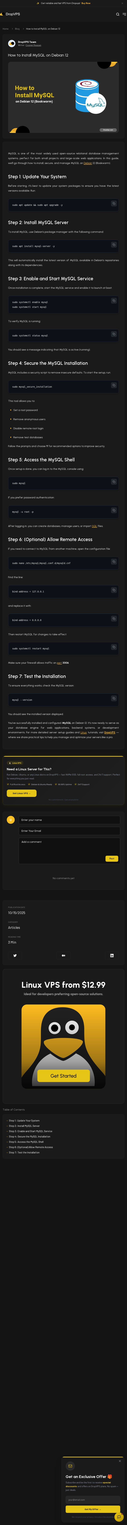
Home (5, 28)
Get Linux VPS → (22, 793)
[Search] (117, 14)
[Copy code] (114, 203)
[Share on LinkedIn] (112, 956)
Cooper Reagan (33, 45)
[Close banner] (122, 3)
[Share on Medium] (63, 956)
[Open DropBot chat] (119, 1517)
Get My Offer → (93, 1509)
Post (111, 858)
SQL (94, 526)
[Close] (120, 1461)
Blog (17, 28)
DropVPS (109, 732)
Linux (84, 732)
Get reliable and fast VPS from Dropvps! (65, 3)
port (59, 662)
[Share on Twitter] (15, 956)
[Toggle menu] (124, 14)
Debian (88, 163)
